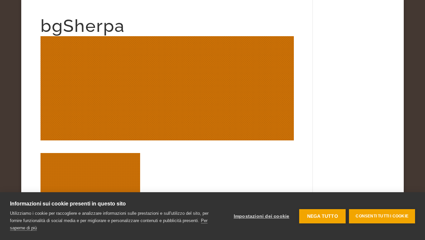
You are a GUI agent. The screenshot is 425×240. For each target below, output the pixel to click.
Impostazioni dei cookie (262, 216)
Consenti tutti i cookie (382, 216)
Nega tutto (322, 216)
